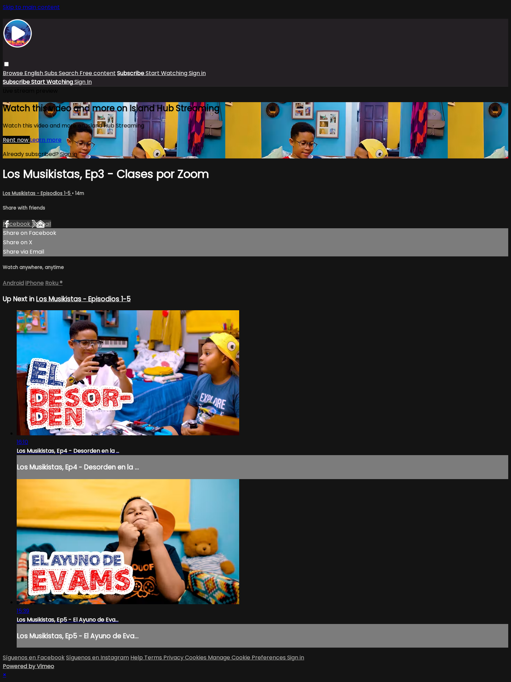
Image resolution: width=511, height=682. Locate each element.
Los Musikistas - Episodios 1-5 (37, 193)
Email (43, 224)
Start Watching (167, 73)
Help (137, 658)
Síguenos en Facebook (34, 658)
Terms (153, 658)
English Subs (41, 73)
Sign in (197, 73)
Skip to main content (31, 7)
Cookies (196, 658)
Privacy (174, 658)
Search (69, 73)
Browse (13, 73)
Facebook (17, 224)
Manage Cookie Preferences (247, 658)
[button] (6, 64)
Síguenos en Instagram (97, 658)
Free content (98, 73)
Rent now (16, 140)
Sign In (83, 82)
